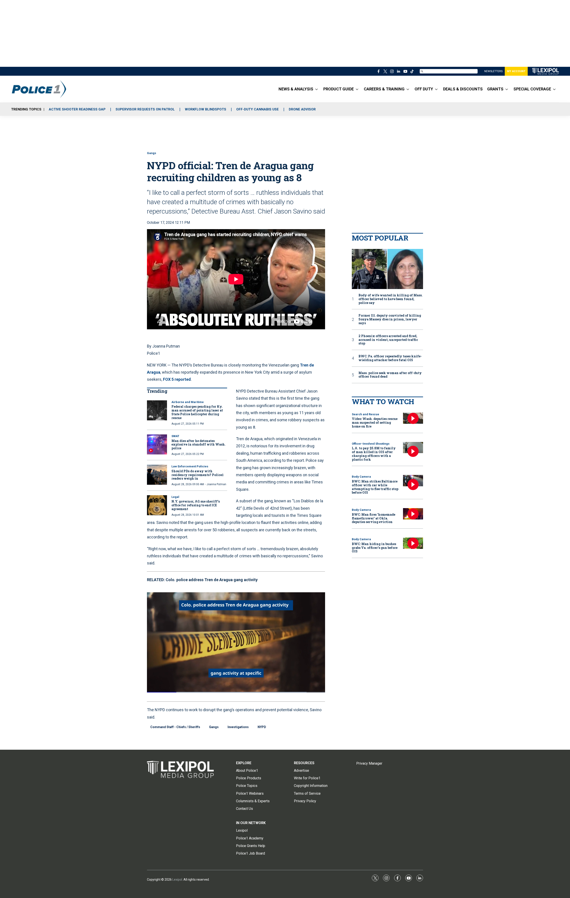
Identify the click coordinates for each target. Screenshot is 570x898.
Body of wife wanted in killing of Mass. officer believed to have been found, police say (390, 299)
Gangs (151, 153)
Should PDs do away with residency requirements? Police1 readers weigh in (197, 475)
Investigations (238, 727)
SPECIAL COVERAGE (532, 89)
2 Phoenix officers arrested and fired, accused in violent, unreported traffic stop (388, 339)
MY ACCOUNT (516, 71)
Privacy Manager (369, 763)
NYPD (262, 727)
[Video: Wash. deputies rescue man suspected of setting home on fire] (413, 418)
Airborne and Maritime (187, 402)
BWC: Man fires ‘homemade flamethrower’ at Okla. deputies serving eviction (373, 518)
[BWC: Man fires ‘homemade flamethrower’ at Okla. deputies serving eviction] (413, 513)
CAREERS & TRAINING (384, 89)
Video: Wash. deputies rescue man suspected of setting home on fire (374, 422)
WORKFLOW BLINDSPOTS (205, 109)
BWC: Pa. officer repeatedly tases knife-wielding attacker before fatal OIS (390, 358)
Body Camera (361, 476)
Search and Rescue (365, 414)
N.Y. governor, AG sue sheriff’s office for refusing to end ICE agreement (195, 505)
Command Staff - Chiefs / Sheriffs (175, 727)
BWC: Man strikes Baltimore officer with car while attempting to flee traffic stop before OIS (375, 487)
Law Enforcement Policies (189, 466)
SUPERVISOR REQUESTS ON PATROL (145, 109)
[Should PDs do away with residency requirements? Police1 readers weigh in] (157, 475)
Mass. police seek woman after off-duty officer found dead (390, 375)
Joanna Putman (216, 484)
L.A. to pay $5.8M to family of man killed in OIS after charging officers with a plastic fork (374, 453)
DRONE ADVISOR (302, 109)
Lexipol (177, 879)
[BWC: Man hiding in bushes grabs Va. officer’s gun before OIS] (413, 543)
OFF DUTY (424, 89)
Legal (175, 497)
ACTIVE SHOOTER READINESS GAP (77, 109)
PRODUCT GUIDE (338, 89)
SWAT (175, 436)
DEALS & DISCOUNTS (463, 89)
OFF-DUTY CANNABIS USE (257, 109)
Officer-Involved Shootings (370, 443)
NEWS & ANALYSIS (296, 89)
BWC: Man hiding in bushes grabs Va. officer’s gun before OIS (374, 548)
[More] (316, 89)
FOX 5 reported (177, 379)
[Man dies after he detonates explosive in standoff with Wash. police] (157, 444)
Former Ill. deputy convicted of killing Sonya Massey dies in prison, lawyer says (389, 319)
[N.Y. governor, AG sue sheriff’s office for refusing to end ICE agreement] (157, 505)
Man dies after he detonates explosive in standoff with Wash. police (198, 444)
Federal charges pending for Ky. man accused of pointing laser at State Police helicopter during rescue (197, 412)
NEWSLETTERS (493, 71)
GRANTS (495, 89)
